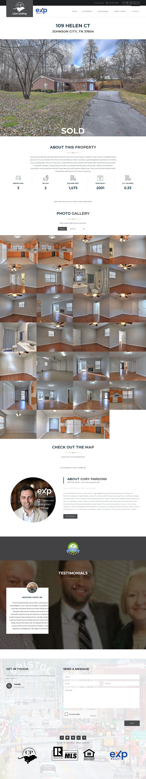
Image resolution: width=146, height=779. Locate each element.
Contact (135, 11)
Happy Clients (120, 11)
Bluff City (82, 468)
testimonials (87, 202)
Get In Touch (70, 516)
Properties (87, 11)
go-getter (98, 493)
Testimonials (103, 11)
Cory (68, 202)
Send (132, 723)
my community (78, 507)
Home (74, 11)
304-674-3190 (113, 3)
